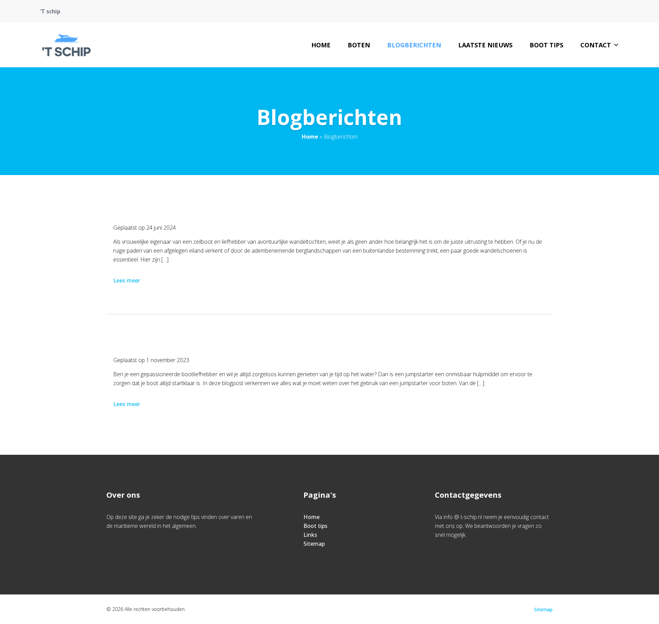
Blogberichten (414, 45)
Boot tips (546, 45)
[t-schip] (66, 45)
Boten (359, 45)
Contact (595, 45)
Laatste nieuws (485, 45)
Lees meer (126, 280)
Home (321, 45)
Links (310, 535)
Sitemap (314, 543)
